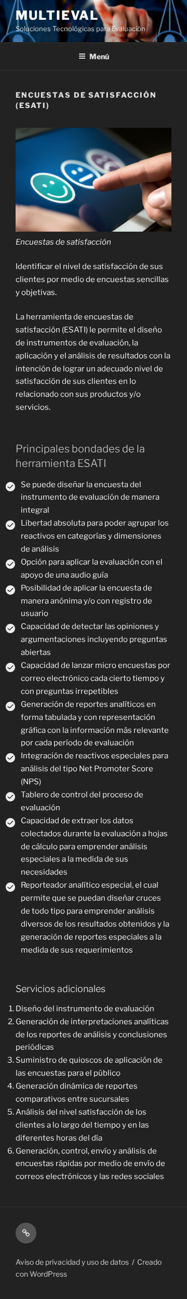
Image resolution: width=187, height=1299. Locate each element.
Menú (99, 56)
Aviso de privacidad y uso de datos (72, 1261)
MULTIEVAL (57, 15)
